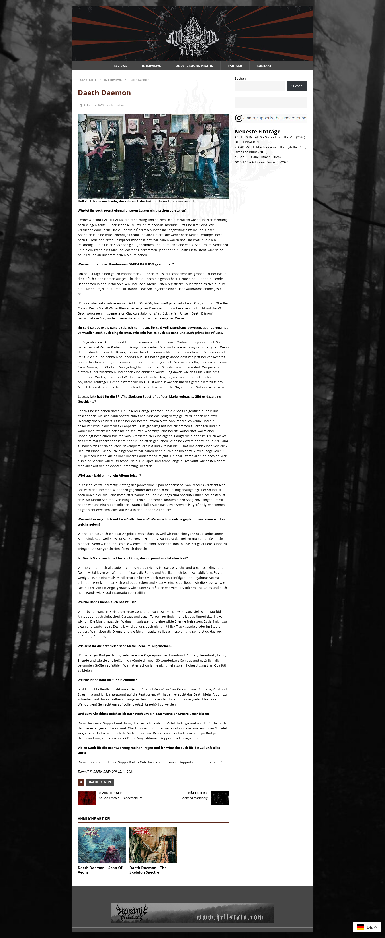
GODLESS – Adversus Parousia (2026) (262, 162)
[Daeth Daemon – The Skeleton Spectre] (153, 845)
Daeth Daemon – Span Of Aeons (100, 870)
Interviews (151, 66)
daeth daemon (100, 782)
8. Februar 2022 (94, 105)
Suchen (240, 78)
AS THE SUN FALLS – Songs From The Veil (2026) (270, 137)
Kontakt (264, 66)
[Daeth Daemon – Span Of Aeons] (102, 845)
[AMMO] (192, 58)
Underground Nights (194, 66)
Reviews (120, 66)
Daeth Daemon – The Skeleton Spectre (147, 870)
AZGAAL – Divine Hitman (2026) (258, 157)
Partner (235, 66)
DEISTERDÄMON (247, 142)
